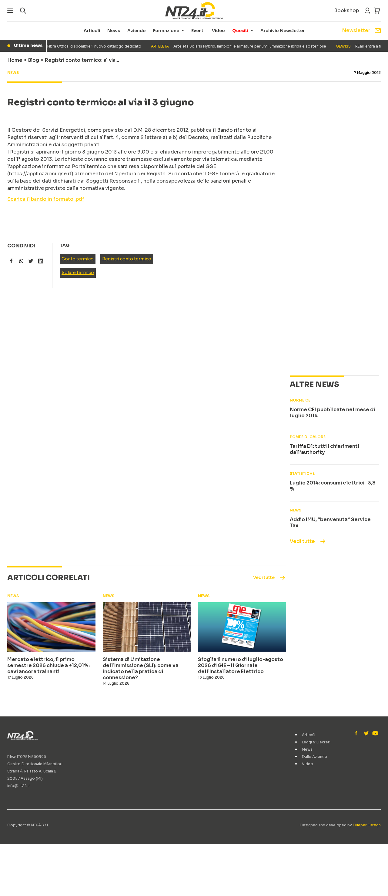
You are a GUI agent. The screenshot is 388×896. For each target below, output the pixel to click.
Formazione (166, 30)
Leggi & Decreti (316, 742)
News (113, 30)
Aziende (136, 30)
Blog (33, 60)
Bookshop (346, 10)
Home (14, 60)
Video (218, 30)
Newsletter (356, 30)
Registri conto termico (126, 259)
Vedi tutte (302, 541)
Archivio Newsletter (282, 30)
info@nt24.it (18, 785)
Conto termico (78, 259)
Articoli (92, 30)
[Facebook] (357, 733)
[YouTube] (374, 733)
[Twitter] (366, 733)
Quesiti (240, 30)
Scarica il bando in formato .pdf (45, 199)
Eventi (198, 30)
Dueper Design (367, 825)
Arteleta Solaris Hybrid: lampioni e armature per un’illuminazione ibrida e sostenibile (231, 46)
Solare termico (78, 272)
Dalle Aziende (314, 756)
